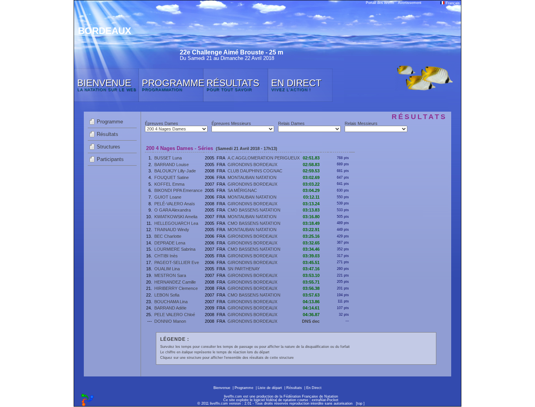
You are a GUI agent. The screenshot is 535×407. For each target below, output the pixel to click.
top (359, 403)
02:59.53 (311, 170)
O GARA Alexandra (172, 210)
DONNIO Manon (170, 321)
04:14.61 (311, 308)
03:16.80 (311, 216)
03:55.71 (311, 282)
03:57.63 (311, 295)
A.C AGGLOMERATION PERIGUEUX (264, 158)
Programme (110, 122)
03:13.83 (311, 210)
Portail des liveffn (380, 3)
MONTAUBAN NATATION (252, 177)
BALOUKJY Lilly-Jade (175, 170)
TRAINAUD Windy (171, 229)
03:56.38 (311, 288)
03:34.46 (311, 249)
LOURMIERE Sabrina (174, 249)
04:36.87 (311, 314)
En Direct (314, 388)
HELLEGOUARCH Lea (176, 223)
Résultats (107, 134)
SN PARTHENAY (244, 268)
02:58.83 (311, 164)
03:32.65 (311, 243)
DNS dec (311, 321)
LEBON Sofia (166, 295)
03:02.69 (311, 177)
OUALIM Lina (167, 268)
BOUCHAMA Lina (171, 301)
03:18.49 (311, 223)
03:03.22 (311, 184)
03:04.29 (311, 190)
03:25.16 (311, 236)
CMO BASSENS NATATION (254, 210)
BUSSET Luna (168, 158)
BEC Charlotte (167, 236)
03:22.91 (311, 229)
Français (452, 3)
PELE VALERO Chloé (174, 314)
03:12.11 (311, 197)
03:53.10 (311, 275)
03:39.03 (311, 255)
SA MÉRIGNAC (242, 190)
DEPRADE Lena (169, 243)
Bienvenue (221, 388)
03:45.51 (311, 262)
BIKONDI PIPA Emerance (178, 190)
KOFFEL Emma (169, 184)
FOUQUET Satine (171, 177)
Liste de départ (270, 388)
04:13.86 (311, 301)
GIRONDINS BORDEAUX (252, 164)
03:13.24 (311, 203)
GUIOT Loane (167, 197)
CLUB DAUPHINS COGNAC (255, 170)
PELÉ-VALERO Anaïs (174, 203)
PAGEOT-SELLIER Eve (176, 262)
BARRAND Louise (171, 164)
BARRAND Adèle (170, 308)
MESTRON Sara (170, 275)
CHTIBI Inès (166, 255)
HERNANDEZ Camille (175, 282)
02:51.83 (311, 158)
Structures (108, 147)
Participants (110, 159)
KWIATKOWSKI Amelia (175, 216)
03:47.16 (311, 268)
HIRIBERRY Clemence (176, 288)
